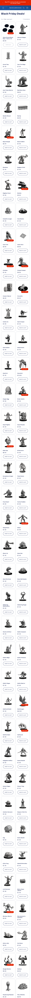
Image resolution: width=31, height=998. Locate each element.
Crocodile (20, 296)
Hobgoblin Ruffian (7, 760)
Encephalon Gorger (8, 476)
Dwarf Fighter (6, 424)
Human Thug (20, 786)
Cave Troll (5, 244)
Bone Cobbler (21, 141)
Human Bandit (21, 760)
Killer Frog (5, 863)
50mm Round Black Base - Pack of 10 (8, 38)
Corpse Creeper (21, 270)
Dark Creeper (20, 321)
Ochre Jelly (6, 943)
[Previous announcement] (3, 2)
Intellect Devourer (7, 812)
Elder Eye (5, 450)
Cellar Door (20, 244)
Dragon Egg (6, 399)
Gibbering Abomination (6, 605)
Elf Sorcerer (20, 450)
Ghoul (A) (5, 553)
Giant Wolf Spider (22, 579)
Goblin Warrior (21, 683)
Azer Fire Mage (21, 64)
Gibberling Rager (21, 604)
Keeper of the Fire (22, 812)
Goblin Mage (6, 657)
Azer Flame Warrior (8, 90)
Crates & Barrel (7, 296)
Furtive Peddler (21, 501)
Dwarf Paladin (21, 424)
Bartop (19, 115)
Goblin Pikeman (21, 657)
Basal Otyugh (6, 141)
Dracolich (20, 373)
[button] (3, 8)
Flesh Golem (20, 476)
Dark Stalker (6, 347)
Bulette (19, 193)
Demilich (5, 373)
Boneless (5, 167)
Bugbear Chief (21, 167)
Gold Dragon (20, 709)
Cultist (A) (5, 321)
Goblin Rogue (6, 683)
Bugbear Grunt (7, 193)
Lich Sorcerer (6, 889)
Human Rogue (6, 786)
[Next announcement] (28, 2)
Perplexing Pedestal (8, 994)
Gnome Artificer (7, 631)
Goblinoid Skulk (7, 709)
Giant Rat (19, 553)
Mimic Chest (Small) (20, 890)
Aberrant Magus (21, 37)
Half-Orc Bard (6, 734)
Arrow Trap (6, 64)
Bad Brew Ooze (21, 90)
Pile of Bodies (21, 994)
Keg (4, 837)
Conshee (5, 270)
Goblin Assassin (21, 631)
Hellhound (20, 734)
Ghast (19, 527)
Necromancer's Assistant (21, 917)
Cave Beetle (20, 218)
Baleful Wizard (7, 115)
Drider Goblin (21, 399)
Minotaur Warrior (7, 916)
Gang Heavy (6, 527)
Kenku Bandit (21, 837)
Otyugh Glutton (7, 969)
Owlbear (19, 969)
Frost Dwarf (6, 501)
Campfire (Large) (7, 218)
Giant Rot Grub (7, 579)
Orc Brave (20, 943)
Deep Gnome (20, 347)
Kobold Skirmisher (22, 863)
